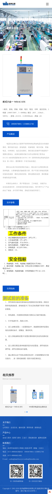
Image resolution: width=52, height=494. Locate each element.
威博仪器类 (42, 438)
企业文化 (14, 427)
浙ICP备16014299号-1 (29, 491)
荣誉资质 (30, 427)
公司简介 (6, 427)
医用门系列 (16, 438)
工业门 (24, 438)
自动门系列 (7, 438)
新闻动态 (38, 427)
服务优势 (22, 427)
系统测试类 (32, 438)
